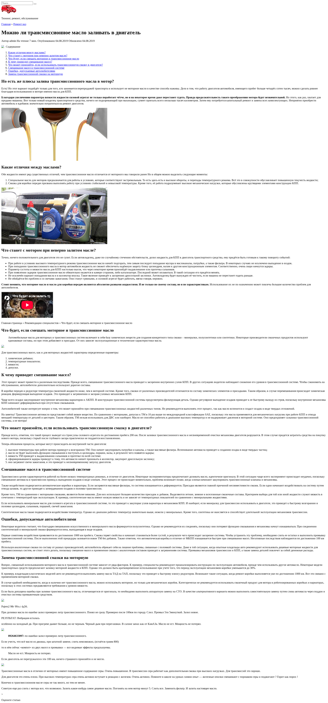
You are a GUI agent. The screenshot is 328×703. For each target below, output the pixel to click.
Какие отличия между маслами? (27, 52)
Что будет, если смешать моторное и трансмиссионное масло (43, 58)
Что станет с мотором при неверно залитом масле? (37, 55)
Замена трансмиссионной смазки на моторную (35, 74)
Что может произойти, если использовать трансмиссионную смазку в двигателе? (55, 64)
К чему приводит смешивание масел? (30, 61)
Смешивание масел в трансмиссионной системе (36, 67)
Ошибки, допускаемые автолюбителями (31, 70)
